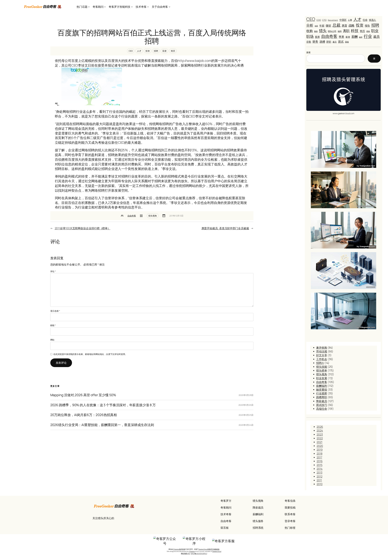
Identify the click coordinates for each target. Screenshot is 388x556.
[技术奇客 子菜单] (148, 7)
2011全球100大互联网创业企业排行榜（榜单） (82, 228)
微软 (328, 25)
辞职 (328, 41)
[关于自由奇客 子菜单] (169, 7)
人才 (139, 50)
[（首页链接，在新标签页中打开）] (43, 6)
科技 (354, 30)
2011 (319, 480)
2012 (319, 476)
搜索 (308, 52)
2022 (320, 438)
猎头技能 (321, 366)
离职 (346, 31)
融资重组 (321, 389)
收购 (309, 31)
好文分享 (321, 355)
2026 (320, 426)
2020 (320, 446)
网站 (52, 339)
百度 (164, 50)
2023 (320, 434)
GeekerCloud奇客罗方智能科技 (209, 549)
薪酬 (354, 36)
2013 (319, 472)
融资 (360, 37)
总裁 (336, 25)
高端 (347, 42)
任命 (365, 20)
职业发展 (321, 378)
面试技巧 (321, 405)
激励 (316, 31)
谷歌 (308, 41)
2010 (320, 484)
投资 (148, 50)
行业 (368, 36)
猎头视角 (152, 215)
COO (318, 20)
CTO (324, 19)
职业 (374, 30)
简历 (173, 50)
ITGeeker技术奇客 (179, 549)
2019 (320, 449)
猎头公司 (332, 31)
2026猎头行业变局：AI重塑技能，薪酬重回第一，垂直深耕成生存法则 (102, 425)
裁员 (376, 36)
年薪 (321, 25)
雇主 (335, 41)
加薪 (316, 26)
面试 (341, 41)
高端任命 (321, 408)
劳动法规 (321, 351)
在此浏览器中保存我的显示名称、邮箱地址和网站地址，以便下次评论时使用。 (90, 354)
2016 (320, 461)
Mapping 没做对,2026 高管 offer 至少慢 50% (83, 395)
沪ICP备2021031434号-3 (199, 553)
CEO (131, 50)
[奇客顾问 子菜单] (105, 7)
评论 (53, 271)
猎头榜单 (321, 370)
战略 (352, 25)
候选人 (372, 20)
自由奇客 (131, 215)
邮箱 (53, 325)
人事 (350, 19)
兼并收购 (321, 347)
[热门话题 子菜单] (89, 7)
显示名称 (55, 310)
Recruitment (333, 20)
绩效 (368, 31)
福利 (340, 31)
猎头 (323, 30)
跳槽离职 (321, 397)
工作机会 (321, 359)
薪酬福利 (321, 386)
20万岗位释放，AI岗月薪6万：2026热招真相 (83, 415)
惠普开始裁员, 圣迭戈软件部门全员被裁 (225, 228)
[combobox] (335, 58)
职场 (310, 36)
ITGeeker (192, 551)
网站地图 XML (185, 553)
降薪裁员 (321, 401)
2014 (320, 468)
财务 (315, 41)
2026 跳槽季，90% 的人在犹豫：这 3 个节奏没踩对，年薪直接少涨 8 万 (103, 405)
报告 (367, 25)
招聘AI (320, 363)
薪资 (348, 36)
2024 (320, 430)
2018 (319, 453)
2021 (319, 442)
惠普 (344, 25)
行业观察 (321, 393)
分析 (309, 25)
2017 (319, 457)
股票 (317, 37)
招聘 (156, 50)
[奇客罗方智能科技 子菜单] (132, 7)
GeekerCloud (216, 551)
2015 (319, 465)
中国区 (343, 20)
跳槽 (322, 42)
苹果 (341, 37)
